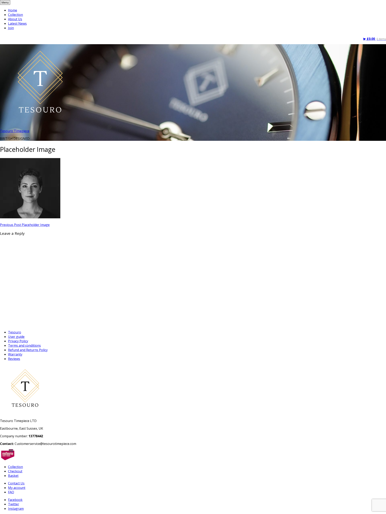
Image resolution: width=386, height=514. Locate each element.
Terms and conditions (24, 345)
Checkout (15, 471)
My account (16, 487)
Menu (5, 2)
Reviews (14, 359)
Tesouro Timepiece (14, 131)
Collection (15, 14)
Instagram (16, 508)
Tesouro (14, 332)
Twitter (13, 504)
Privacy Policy (18, 341)
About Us (15, 19)
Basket (13, 475)
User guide (16, 336)
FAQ (11, 492)
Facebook (15, 500)
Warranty (15, 354)
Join (11, 28)
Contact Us (16, 483)
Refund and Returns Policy (28, 350)
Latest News (17, 23)
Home (12, 10)
